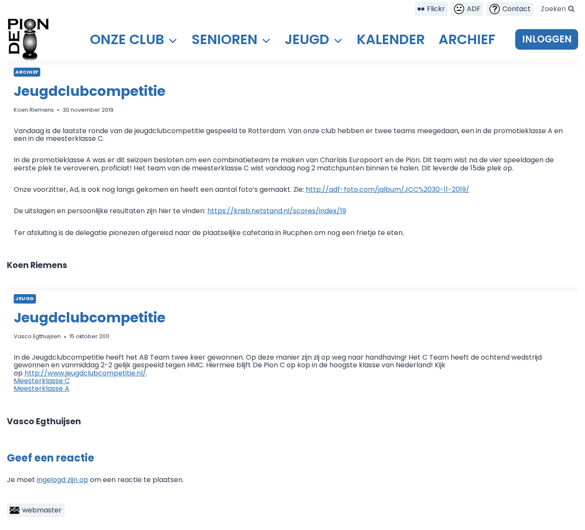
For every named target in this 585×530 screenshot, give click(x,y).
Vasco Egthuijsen (37, 336)
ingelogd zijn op (62, 480)
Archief (467, 39)
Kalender (391, 39)
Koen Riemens (34, 109)
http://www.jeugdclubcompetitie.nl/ (85, 373)
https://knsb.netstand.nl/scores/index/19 (276, 211)
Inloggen (547, 39)
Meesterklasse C (42, 381)
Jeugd (24, 298)
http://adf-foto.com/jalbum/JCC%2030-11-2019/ (387, 189)
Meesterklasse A (41, 388)
